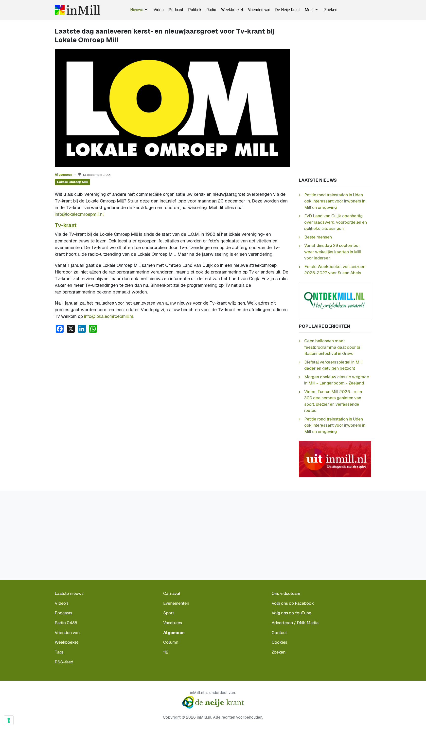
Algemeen (63, 174)
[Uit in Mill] (335, 458)
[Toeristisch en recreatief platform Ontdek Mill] (335, 300)
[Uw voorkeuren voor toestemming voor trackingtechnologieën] (8, 720)
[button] (139, 10)
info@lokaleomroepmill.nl (79, 214)
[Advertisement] (172, 373)
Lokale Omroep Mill (72, 182)
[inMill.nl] (77, 10)
